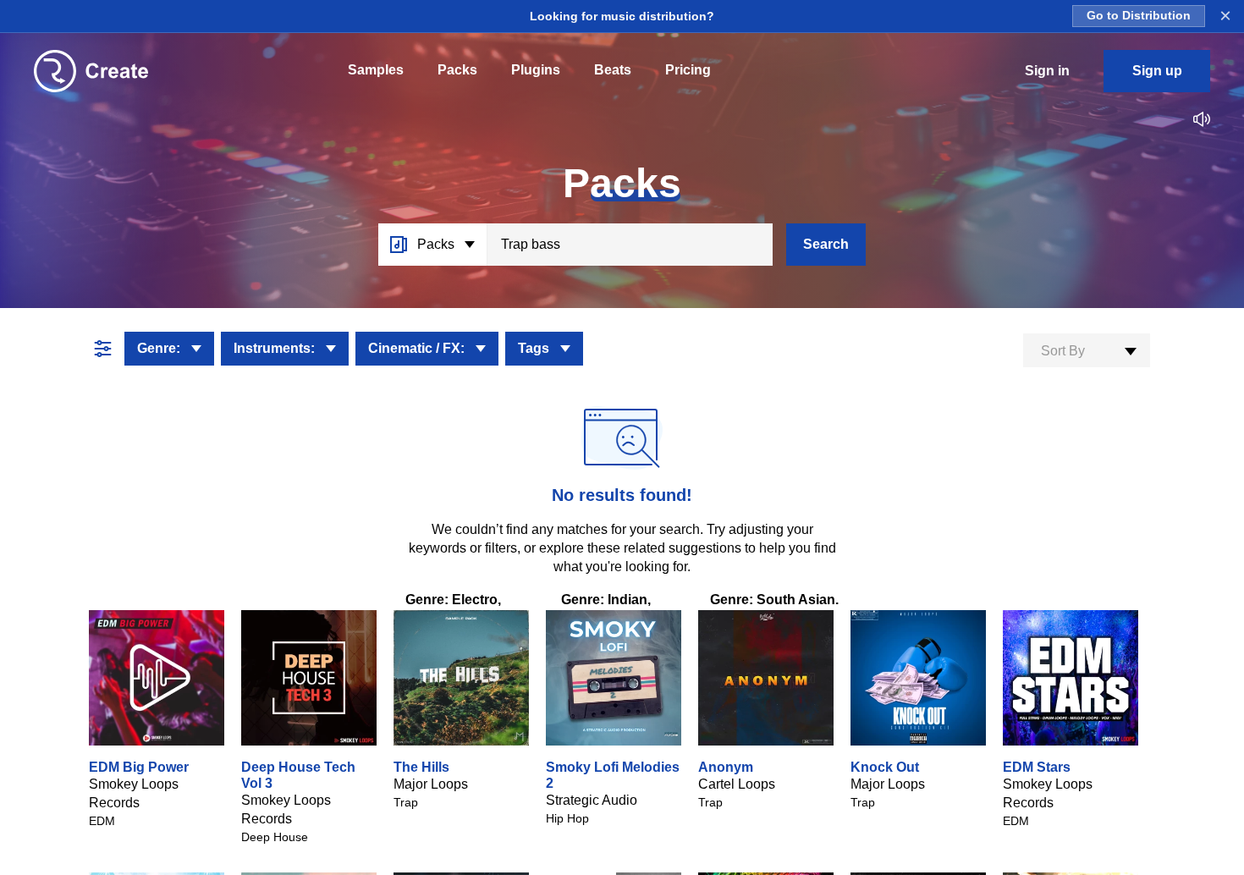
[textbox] (1086, 351)
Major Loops (431, 784)
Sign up (1157, 70)
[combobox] (1086, 350)
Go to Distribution (1139, 15)
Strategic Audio (591, 800)
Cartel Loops (736, 784)
